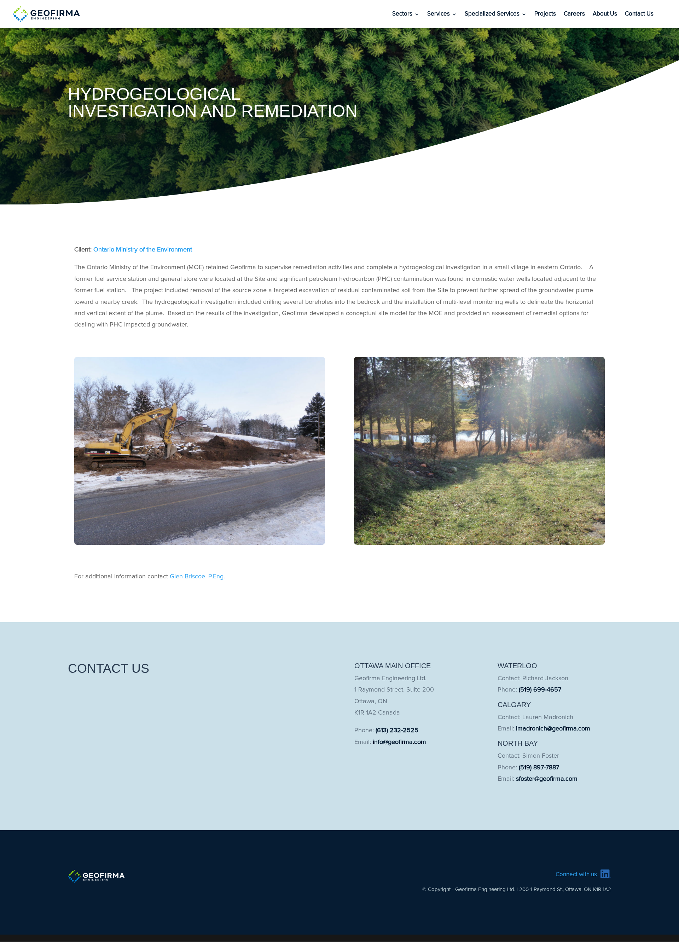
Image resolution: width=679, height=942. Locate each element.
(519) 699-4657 (540, 690)
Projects (545, 14)
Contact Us (639, 14)
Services (438, 14)
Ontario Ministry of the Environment (142, 250)
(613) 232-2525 (397, 730)
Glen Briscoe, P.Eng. (197, 576)
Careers (574, 14)
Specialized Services (492, 14)
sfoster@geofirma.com (547, 779)
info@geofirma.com (399, 742)
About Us (605, 14)
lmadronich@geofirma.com (553, 729)
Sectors (402, 14)
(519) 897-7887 (539, 767)
